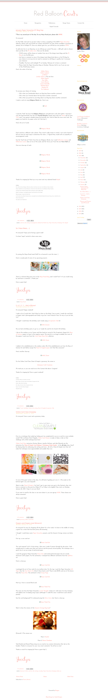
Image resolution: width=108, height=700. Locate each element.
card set (22, 222)
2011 (80, 213)
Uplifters (70, 555)
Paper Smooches (64, 41)
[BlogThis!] (29, 220)
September (83, 165)
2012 (80, 211)
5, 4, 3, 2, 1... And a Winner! (26, 305)
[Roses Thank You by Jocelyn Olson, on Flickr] (45, 586)
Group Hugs (44, 572)
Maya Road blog (44, 276)
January (82, 184)
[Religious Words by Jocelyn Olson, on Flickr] (44, 128)
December (83, 157)
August (82, 167)
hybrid (39, 222)
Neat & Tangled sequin (43, 347)
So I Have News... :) (23, 228)
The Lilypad (65, 222)
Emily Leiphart (45, 73)
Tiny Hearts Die (29, 571)
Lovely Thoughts (44, 591)
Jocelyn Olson (40, 76)
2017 (80, 150)
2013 (80, 208)
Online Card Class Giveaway (26, 412)
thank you (59, 671)
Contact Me (81, 23)
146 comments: (21, 220)
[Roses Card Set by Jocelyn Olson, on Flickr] (44, 542)
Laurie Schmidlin (45, 83)
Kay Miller (45, 80)
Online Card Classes (44, 438)
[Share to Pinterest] (33, 220)
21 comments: (20, 299)
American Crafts (24, 671)
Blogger (57, 690)
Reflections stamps (62, 140)
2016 (80, 153)
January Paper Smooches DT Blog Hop (29, 30)
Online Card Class (21, 443)
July (81, 170)
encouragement (33, 222)
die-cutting (27, 222)
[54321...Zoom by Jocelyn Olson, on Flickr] (45, 340)
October (82, 162)
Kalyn (58, 179)
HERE (60, 34)
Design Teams (66, 23)
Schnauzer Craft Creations (44, 365)
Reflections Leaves (21, 141)
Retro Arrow (48, 598)
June (81, 172)
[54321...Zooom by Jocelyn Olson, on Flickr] (45, 325)
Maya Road (23, 301)
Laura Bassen (45, 82)
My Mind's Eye (44, 222)
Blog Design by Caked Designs (54, 697)
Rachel (47, 637)
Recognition (38, 23)
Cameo (30, 408)
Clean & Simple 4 (29, 485)
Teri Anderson (45, 89)
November (83, 160)
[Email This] (27, 220)
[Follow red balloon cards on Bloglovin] (82, 223)
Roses (63, 115)
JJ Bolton (44, 74)
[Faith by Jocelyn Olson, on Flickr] (44, 106)
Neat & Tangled (42, 408)
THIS (17, 117)
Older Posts (70, 676)
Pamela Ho (45, 87)
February (82, 182)
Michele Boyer (45, 85)
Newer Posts (19, 676)
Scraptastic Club (53, 320)
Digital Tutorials (54, 26)
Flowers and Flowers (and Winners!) (29, 523)
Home (25, 23)
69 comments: (20, 517)
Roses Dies (40, 554)
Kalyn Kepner (45, 78)
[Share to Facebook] (31, 220)
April (81, 177)
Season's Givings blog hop (42, 608)
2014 (80, 206)
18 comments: (20, 668)
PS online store (32, 51)
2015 (80, 155)
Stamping (59, 222)
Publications (52, 23)
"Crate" (22, 408)
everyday (40, 671)
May (81, 174)
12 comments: (20, 406)
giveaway (22, 519)
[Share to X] (30, 220)
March (82, 179)
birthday (26, 408)
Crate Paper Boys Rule (41, 336)
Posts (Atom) (26, 679)
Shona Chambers (47, 640)
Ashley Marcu (45, 71)
